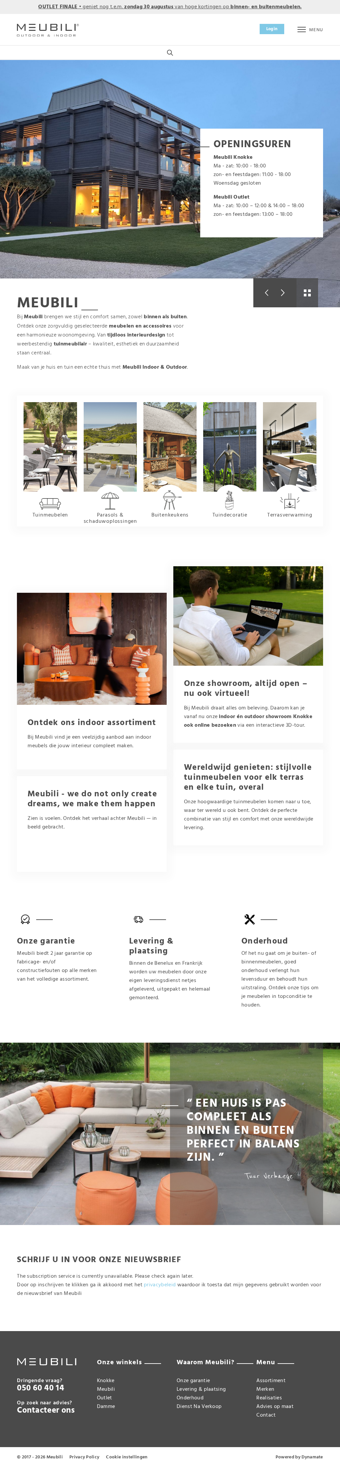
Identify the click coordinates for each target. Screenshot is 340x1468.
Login (272, 29)
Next (286, 292)
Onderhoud (190, 1398)
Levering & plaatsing (201, 1389)
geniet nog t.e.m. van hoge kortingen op (169, 7)
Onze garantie (193, 1380)
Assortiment (271, 1380)
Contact (266, 1415)
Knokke (106, 1380)
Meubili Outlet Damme (106, 1398)
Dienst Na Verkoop (199, 1406)
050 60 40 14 (40, 1388)
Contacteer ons (46, 1410)
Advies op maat (274, 1406)
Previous (264, 292)
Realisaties (269, 1398)
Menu (316, 30)
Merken (265, 1389)
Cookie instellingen (126, 1457)
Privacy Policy (84, 1457)
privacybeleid (160, 1285)
